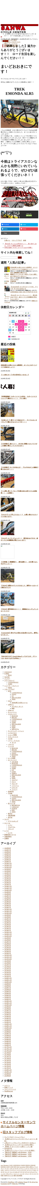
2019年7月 (7, 1011)
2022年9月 (7, 938)
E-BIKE (6, 673)
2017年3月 (7, 1064)
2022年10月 (8, 936)
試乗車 (6, 838)
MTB (9, 691)
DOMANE (32, 1165)
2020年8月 (7, 986)
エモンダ (12, 1168)
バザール (11, 744)
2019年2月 (7, 1020)
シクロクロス (12, 733)
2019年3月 (7, 1018)
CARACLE (15, 807)
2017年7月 (7, 1056)
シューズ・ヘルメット (11, 685)
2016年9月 (7, 1074)
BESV (10, 675)
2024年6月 (7, 898)
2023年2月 (7, 928)
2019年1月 (7, 1022)
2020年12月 (8, 978)
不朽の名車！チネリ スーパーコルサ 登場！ (18, 247)
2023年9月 (7, 915)
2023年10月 (8, 913)
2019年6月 (7, 1012)
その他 (10, 738)
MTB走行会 (8, 1148)
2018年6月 (7, 1035)
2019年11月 (8, 1003)
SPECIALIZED (16, 697)
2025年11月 (8, 865)
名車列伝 (11, 791)
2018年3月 (7, 1041)
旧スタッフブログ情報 (17, 1132)
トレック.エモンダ (14, 1172)
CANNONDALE (14, 292)
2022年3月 (7, 949)
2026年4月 (7, 856)
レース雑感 (11, 758)
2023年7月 (7, 919)
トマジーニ (15, 785)
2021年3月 (7, 972)
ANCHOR (15, 762)
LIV (13, 770)
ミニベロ (11, 746)
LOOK (14, 771)
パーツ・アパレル (14, 740)
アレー (2, 1168)
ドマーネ (22, 1172)
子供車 (10, 793)
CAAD (10, 1165)
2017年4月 (7, 1062)
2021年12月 (8, 955)
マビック (11, 829)
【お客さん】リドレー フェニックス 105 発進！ (19, 1150)
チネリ (14, 782)
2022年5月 (7, 945)
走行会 (10, 817)
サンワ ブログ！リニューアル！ (14, 1137)
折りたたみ (11, 803)
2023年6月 (7, 921)
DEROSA (27, 1165)
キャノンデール (25, 1168)
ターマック (30, 1170)
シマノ (10, 825)
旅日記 (10, 813)
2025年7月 (7, 873)
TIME (13, 776)
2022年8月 (7, 940)
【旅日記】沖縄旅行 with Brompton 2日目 (18, 1154)
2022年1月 (7, 953)
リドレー (14, 789)
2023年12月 (8, 909)
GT (13, 696)
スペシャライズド (22, 1170)
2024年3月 (7, 903)
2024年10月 (8, 890)
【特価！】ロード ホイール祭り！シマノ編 (18, 1146)
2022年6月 (7, 944)
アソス (36, 1167)
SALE (11, 272)
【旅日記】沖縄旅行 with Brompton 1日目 (18, 1156)
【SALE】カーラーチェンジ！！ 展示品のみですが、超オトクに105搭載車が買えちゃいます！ (23, 297)
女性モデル (15, 729)
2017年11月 (8, 1049)
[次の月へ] (29, 312)
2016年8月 (7, 1076)
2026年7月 (7, 850)
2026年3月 (7, 858)
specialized (22, 1167)
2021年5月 (7, 968)
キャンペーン (12, 712)
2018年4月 (7, 1039)
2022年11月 (8, 934)
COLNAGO (8, 672)
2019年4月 (7, 1016)
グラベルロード (9, 680)
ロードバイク (12, 760)
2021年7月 (7, 965)
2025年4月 (7, 879)
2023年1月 (7, 930)
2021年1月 (7, 976)
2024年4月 (7, 902)
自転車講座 (11, 815)
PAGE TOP (36, 1148)
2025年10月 (8, 867)
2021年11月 (8, 957)
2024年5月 (7, 900)
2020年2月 (7, 997)
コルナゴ (14, 780)
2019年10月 (8, 1005)
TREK (14, 699)
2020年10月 (8, 982)
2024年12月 (8, 886)
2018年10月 (8, 1028)
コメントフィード (10, 1089)
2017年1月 (7, 1068)
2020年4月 (7, 993)
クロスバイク (12, 714)
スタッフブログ (17, 240)
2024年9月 (7, 892)
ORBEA (33, 300)
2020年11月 (8, 980)
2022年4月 (7, 947)
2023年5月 (7, 923)
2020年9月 (7, 984)
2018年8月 (7, 1032)
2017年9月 (7, 1053)
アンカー (7, 678)
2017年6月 (7, 1058)
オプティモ (18, 1168)
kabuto (10, 687)
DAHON (14, 808)
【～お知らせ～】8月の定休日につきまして (15, 374)
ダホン (35, 1170)
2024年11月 (8, 888)
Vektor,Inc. (15, 1183)
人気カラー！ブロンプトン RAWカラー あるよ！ (20, 1143)
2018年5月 (7, 1037)
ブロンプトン (9, 1174)
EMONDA (3, 1167)
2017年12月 (8, 1047)
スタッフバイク (13, 737)
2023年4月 (7, 924)
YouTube (7, 677)
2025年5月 (7, 877)
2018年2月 (7, 1043)
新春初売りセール (10, 834)
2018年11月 (8, 1026)
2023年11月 (8, 911)
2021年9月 (7, 961)
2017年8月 (7, 1054)
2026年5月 (7, 854)
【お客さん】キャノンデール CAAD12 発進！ (19, 1144)
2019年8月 (7, 1009)
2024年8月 (7, 894)
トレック (7, 1172)
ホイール (7, 823)
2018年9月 (7, 1030)
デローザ (14, 784)
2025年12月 (8, 863)
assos (2, 1165)
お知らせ (11, 710)
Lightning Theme (22, 1182)
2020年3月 (7, 995)
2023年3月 (7, 926)
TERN (14, 726)
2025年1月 (7, 884)
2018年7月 (7, 1033)
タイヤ (14, 742)
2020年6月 (7, 989)
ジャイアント (13, 1170)
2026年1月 (7, 861)
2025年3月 (7, 880)
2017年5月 (7, 1060)
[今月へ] (25, 312)
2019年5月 (7, 1014)
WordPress (11, 1182)
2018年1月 (7, 1045)
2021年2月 (7, 974)
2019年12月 (8, 1001)
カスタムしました (17, 706)
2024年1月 (7, 907)
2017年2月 (7, 1066)
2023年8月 (7, 917)
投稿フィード (8, 1087)
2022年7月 (7, 942)
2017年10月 (8, 1051)
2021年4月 (7, 970)
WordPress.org (8, 1091)
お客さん (7, 240)
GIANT (14, 694)
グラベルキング (13, 821)
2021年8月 (7, 963)
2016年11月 (8, 1072)
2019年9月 (7, 1007)
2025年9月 (7, 869)
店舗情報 (13, 281)
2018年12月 (8, 1024)
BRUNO (14, 717)
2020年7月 (7, 988)
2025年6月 (7, 875)
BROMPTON (16, 805)
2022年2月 (7, 951)
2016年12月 (8, 1070)
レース (6, 831)
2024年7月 (7, 896)
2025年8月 (7, 871)
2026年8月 (7, 848)
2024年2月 (7, 905)
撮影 (15, 1175)
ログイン (7, 1085)
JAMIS (10, 684)
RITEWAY (15, 755)
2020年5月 (7, 991)
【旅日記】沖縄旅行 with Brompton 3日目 (18, 1152)
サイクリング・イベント (16, 731)
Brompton (6, 1165)
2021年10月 (8, 959)
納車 (24, 240)
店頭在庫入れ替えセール (20, 272)
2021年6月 (7, 967)
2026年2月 (7, 859)
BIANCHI (15, 716)
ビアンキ (27, 1172)
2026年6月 (7, 852)
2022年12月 (8, 932)
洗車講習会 (8, 836)
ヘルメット (16, 1174)
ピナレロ (14, 787)
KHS (13, 810)
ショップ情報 (12, 735)
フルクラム (11, 827)
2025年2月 (7, 882)
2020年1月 (7, 999)
